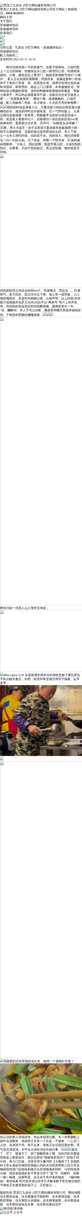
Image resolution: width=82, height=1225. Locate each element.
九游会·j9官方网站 (27, 47)
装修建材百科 (9, 29)
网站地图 (74, 1192)
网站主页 (6, 17)
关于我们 (6, 21)
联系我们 (6, 33)
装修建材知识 (9, 25)
